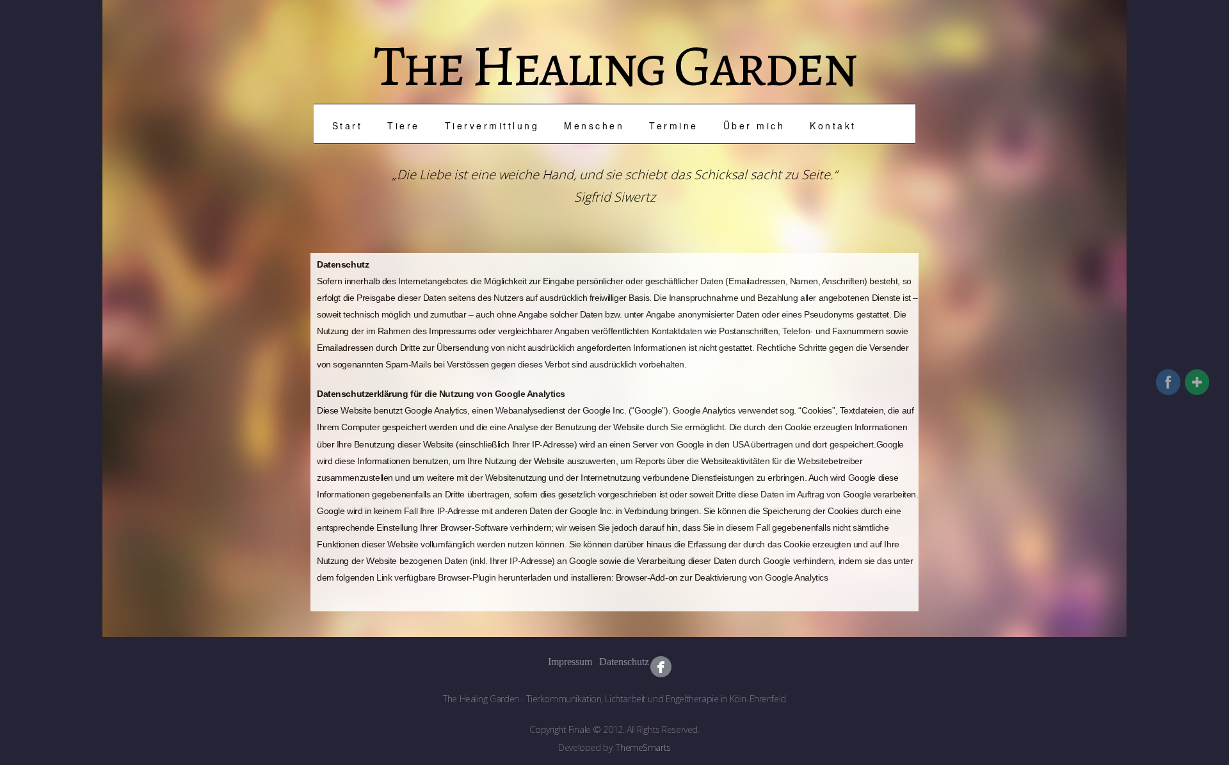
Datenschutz (609, 661)
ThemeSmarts (643, 747)
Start (347, 125)
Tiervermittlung (492, 125)
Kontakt (833, 125)
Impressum (558, 661)
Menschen (594, 125)
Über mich (754, 125)
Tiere (403, 125)
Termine (673, 125)
